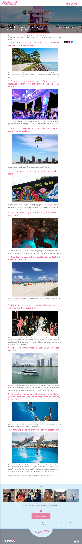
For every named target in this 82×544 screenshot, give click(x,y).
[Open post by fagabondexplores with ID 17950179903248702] (47, 495)
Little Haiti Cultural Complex (48, 204)
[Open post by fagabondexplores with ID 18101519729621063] (34, 495)
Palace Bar (22, 337)
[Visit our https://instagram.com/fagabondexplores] (72, 4)
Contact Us (53, 540)
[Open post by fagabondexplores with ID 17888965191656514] (60, 495)
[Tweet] (65, 42)
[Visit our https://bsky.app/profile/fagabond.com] (74, 4)
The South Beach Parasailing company (17, 166)
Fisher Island (15, 74)
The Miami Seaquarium (30, 464)
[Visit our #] (76, 4)
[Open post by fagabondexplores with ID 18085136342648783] (22, 495)
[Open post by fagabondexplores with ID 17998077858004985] (73, 495)
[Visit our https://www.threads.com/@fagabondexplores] (69, 4)
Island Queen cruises (13, 385)
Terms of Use (48, 540)
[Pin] (69, 42)
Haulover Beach (19, 298)
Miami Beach (43, 35)
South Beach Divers (14, 423)
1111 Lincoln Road (12, 121)
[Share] (72, 42)
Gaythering (19, 250)
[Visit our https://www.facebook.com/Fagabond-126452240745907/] (67, 4)
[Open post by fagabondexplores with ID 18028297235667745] (9, 495)
